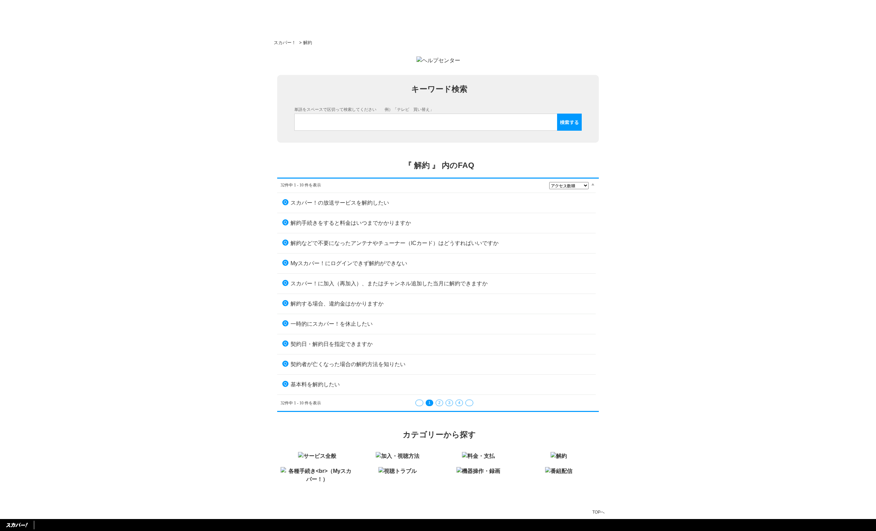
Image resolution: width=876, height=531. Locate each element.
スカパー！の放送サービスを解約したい (340, 203)
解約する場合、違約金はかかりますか (337, 304)
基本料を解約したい (315, 384)
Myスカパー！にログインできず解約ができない (349, 263)
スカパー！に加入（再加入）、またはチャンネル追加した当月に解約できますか (389, 283)
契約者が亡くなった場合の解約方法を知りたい (348, 364)
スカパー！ (285, 42)
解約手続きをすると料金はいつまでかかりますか (351, 223)
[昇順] (592, 184)
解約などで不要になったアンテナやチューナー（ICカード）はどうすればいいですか (395, 243)
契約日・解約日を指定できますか (332, 344)
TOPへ (598, 512)
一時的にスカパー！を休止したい (332, 324)
